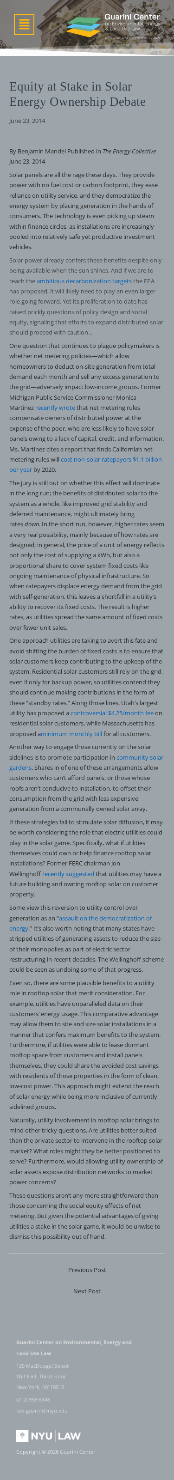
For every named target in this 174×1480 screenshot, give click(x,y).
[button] (24, 24)
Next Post (87, 1291)
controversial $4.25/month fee (112, 713)
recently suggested (68, 874)
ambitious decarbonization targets (84, 281)
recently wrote (55, 407)
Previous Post (87, 1270)
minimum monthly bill (71, 734)
